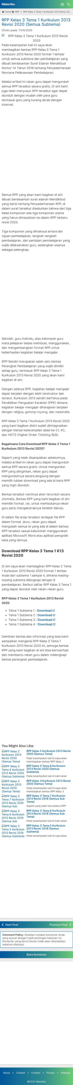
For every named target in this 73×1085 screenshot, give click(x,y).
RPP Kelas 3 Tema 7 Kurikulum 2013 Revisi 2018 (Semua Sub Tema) (45, 798)
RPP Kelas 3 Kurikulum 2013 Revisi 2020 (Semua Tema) (48, 782)
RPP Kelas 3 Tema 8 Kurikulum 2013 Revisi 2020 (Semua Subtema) (45, 769)
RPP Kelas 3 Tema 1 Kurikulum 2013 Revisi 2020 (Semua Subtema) (36, 22)
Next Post (11, 924)
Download (44, 610)
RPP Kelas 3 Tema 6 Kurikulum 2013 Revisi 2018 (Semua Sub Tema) (45, 813)
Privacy (50, 1072)
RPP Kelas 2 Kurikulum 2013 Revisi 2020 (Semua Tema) (48, 753)
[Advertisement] (36, 146)
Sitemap (65, 1072)
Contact (20, 1072)
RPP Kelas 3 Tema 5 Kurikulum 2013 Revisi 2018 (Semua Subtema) (45, 828)
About (6, 1072)
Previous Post (59, 924)
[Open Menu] (62, 4)
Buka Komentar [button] (36, 954)
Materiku (8, 4)
